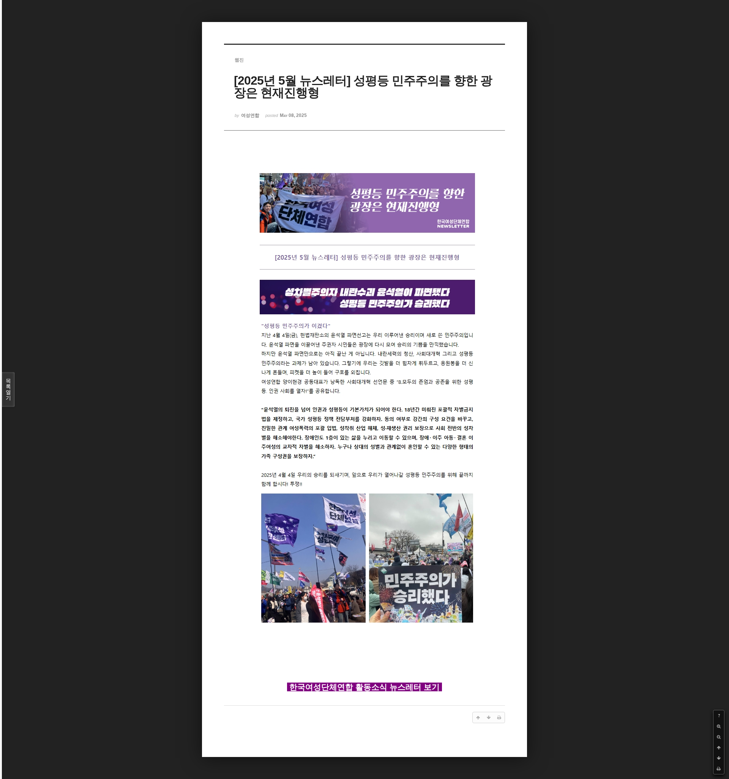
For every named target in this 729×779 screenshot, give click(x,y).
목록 (8, 389)
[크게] (718, 726)
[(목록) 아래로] (718, 758)
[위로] (718, 747)
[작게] (718, 737)
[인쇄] (718, 768)
